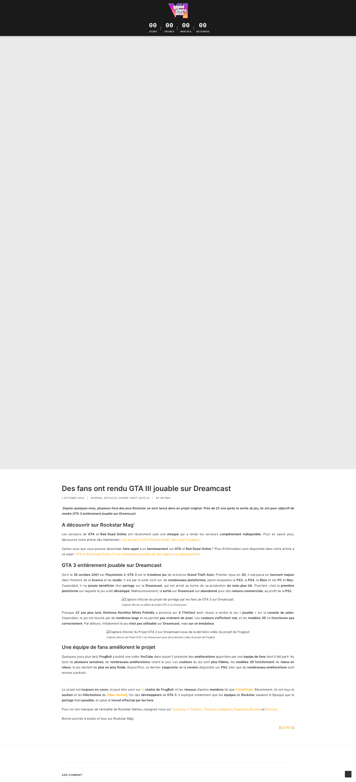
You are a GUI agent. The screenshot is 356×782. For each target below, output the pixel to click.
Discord (271, 709)
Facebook (240, 709)
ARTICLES (110, 497)
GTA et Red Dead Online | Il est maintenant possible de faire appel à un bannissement (138, 554)
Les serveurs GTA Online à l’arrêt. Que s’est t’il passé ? (161, 540)
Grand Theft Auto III (134, 497)
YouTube (178, 709)
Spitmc (165, 497)
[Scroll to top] (348, 774)
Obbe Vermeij (117, 695)
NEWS (98, 497)
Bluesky (255, 709)
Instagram (224, 709)
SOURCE (286, 728)
